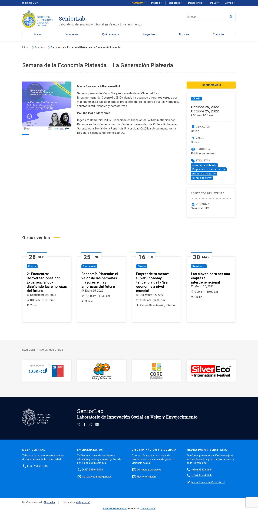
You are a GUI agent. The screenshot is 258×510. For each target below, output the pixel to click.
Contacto (218, 34)
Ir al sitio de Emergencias (97, 476)
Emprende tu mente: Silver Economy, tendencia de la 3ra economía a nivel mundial (152, 282)
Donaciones (195, 2)
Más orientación (146, 476)
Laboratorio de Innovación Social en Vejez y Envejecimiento (100, 24)
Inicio (37, 34)
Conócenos (71, 34)
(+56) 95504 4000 (37, 465)
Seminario (89, 266)
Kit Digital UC (83, 502)
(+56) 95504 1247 (202, 475)
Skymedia (49, 502)
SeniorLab (72, 18)
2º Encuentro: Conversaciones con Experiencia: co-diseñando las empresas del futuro (47, 282)
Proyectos (149, 34)
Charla (196, 98)
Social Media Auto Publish (115, 508)
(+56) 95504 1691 (202, 469)
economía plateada (204, 165)
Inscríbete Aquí (211, 85)
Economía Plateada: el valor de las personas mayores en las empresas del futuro (99, 280)
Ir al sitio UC (29, 2)
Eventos (39, 47)
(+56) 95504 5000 (92, 469)
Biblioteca (174, 2)
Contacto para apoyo (149, 469)
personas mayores (204, 173)
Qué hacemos (110, 34)
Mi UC (213, 2)
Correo (230, 2)
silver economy (201, 177)
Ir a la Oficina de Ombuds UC (208, 482)
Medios (157, 2)
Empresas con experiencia (208, 169)
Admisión (138, 2)
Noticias (184, 34)
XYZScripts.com (148, 508)
